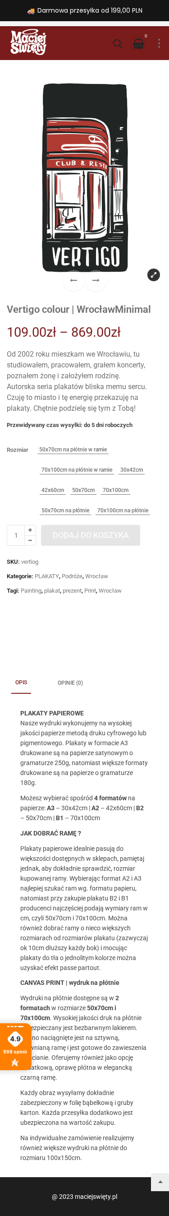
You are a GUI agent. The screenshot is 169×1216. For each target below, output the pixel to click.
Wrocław (96, 576)
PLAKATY (47, 576)
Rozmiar (17, 449)
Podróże (72, 576)
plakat (52, 590)
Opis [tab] (21, 682)
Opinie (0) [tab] (70, 683)
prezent (72, 590)
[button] (95, 280)
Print (90, 590)
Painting (31, 590)
